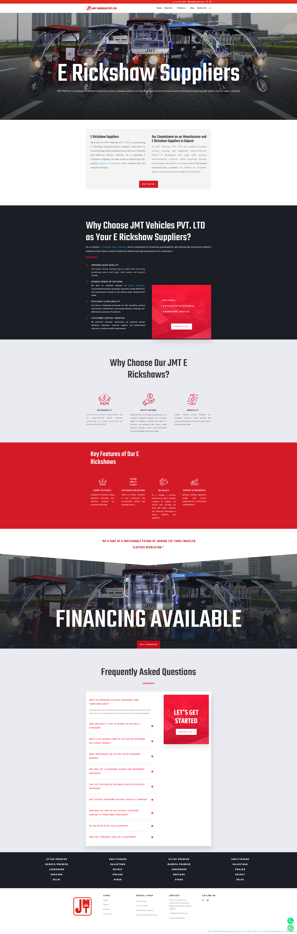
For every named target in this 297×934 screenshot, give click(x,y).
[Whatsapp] (290, 928)
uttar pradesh (56, 859)
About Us (168, 8)
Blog (192, 8)
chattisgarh (118, 859)
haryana (57, 874)
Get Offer (148, 184)
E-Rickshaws (141, 901)
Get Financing (148, 644)
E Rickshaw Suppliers (145, 910)
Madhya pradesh (56, 864)
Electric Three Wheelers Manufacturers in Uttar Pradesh (216, 931)
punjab (118, 874)
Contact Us (202, 8)
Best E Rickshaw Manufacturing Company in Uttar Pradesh (172, 931)
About (105, 904)
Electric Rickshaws (136, 285)
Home (159, 8)
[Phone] (290, 921)
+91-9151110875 (180, 2)
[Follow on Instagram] (208, 900)
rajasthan (118, 864)
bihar (118, 879)
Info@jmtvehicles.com (178, 913)
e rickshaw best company (113, 246)
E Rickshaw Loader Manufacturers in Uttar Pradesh (258, 931)
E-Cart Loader (142, 906)
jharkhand (56, 869)
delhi (56, 879)
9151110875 (179, 918)
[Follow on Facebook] (203, 900)
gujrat (118, 869)
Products (181, 8)
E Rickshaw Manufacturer (146, 915)
